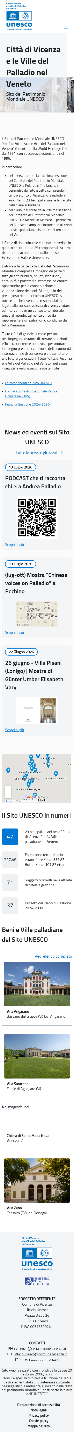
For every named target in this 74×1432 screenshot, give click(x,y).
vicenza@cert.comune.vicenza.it (41, 1348)
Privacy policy (39, 1415)
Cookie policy (38, 1421)
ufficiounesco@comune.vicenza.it (40, 1354)
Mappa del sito (39, 1426)
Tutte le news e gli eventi (37, 452)
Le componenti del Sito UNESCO (28, 383)
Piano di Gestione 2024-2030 (27, 404)
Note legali (39, 1410)
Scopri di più (14, 544)
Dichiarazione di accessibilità (38, 1405)
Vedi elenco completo (53, 956)
